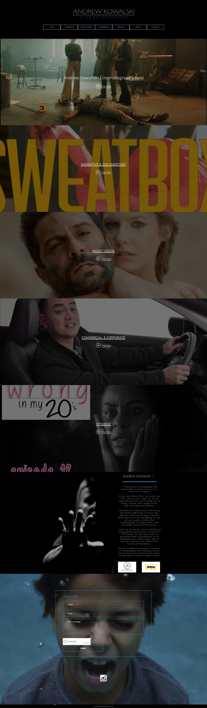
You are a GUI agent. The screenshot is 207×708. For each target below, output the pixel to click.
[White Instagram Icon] (103, 678)
